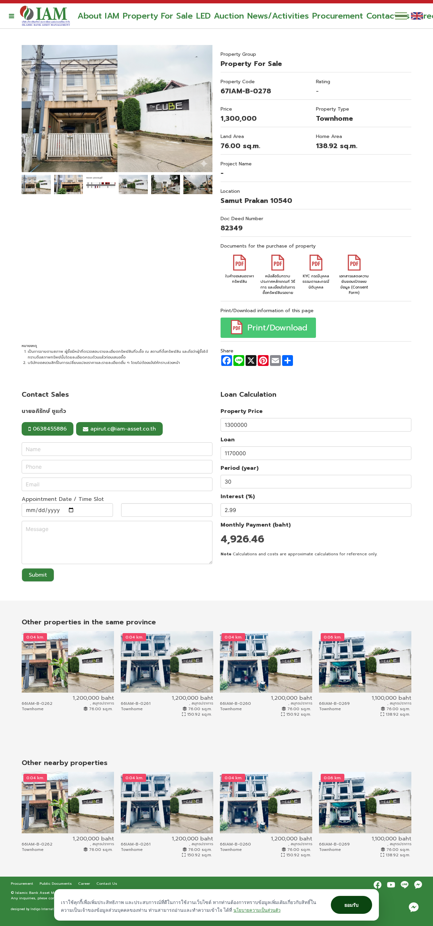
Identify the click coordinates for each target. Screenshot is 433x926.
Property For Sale (158, 16)
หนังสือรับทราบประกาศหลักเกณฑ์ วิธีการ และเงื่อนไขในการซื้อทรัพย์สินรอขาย (277, 284)
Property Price (242, 411)
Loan (228, 440)
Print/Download (275, 328)
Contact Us (388, 16)
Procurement (337, 16)
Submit (38, 575)
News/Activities (278, 16)
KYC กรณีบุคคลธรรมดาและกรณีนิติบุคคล (315, 281)
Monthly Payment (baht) (256, 525)
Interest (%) (238, 496)
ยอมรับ (351, 905)
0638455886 (49, 429)
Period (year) (239, 468)
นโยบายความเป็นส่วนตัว (256, 910)
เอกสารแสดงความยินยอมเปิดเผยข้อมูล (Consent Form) (354, 284)
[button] (11, 15)
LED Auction (220, 16)
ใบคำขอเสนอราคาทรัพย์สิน (239, 278)
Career (84, 883)
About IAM (98, 16)
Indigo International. (46, 909)
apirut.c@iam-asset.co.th (123, 429)
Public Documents (56, 883)
